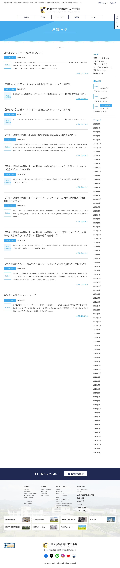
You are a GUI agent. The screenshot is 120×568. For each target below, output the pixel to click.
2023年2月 (97, 223)
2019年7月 (97, 385)
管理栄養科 (44, 491)
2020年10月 (97, 326)
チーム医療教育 (28, 501)
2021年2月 (97, 310)
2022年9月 (97, 243)
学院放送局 (59, 491)
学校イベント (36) (100, 64)
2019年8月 (97, 381)
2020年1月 (97, 361)
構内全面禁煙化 (29, 497)
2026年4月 (97, 128)
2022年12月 (97, 231)
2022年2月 (97, 270)
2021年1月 (97, 314)
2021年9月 (97, 290)
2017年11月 (97, 440)
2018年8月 (97, 413)
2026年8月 (97, 124)
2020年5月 (97, 345)
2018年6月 (97, 420)
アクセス (93, 17)
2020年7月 (97, 337)
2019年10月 (97, 373)
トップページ (59, 47)
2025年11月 (97, 148)
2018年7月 (97, 417)
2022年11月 (97, 235)
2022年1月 (97, 274)
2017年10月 (97, 444)
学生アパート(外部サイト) (62, 499)
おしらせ (10, 139)
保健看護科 (44, 493)
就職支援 (77, 17)
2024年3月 (97, 187)
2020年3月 (97, 353)
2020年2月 (97, 357)
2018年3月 (97, 424)
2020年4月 (97, 349)
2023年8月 (97, 203)
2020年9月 (97, 330)
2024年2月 (97, 191)
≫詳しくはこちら (82, 73)
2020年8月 (97, 333)
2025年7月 (97, 156)
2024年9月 (97, 175)
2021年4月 (97, 306)
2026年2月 (97, 136)
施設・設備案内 (28, 503)
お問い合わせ (77, 474)
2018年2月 (97, 428)
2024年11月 (97, 167)
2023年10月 (97, 199)
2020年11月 (97, 322)
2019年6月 (97, 389)
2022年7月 (97, 250)
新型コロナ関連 (10, 89)
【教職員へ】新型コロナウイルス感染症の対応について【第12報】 (38, 109)
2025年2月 (97, 163)
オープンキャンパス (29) (102, 67)
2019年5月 (97, 393)
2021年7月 (97, 298)
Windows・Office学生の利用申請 (64, 503)
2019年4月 (97, 397)
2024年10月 (97, 171)
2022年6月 (97, 254)
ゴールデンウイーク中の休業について (23, 52)
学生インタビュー (60, 493)
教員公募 (113, 3)
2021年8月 (97, 294)
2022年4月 (97, 262)
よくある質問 (82, 511)
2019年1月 (97, 405)
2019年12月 (97, 365)
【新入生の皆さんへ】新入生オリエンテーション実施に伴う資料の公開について (45, 264)
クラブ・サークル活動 (61, 495)
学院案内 (26, 489)
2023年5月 (97, 211)
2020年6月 (97, 341)
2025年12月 (97, 144)
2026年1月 (97, 140)
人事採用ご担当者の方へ (86, 495)
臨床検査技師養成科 (46, 489)
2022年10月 (97, 239)
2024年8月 (97, 179)
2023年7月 (97, 207)
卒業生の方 (102, 3)
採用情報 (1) (98, 73)
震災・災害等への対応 (30, 493)
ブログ (79, 504)
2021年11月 (97, 282)
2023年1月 (97, 227)
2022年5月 (97, 258)
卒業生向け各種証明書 (82, 489)
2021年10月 (97, 286)
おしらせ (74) (98, 61)
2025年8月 (97, 151)
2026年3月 (97, 132)
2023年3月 (97, 219)
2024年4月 (97, 183)
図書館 (57, 497)
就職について (59, 501)
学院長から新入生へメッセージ (20, 295)
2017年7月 (97, 452)
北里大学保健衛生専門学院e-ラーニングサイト (62, 506)
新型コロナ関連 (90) (101, 58)
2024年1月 (97, 195)
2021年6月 (97, 302)
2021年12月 (97, 278)
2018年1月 (97, 432)
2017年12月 (97, 436)
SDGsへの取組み (29, 495)
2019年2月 (97, 401)
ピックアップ (9, 57)
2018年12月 (97, 409)
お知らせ (80, 501)
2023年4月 (97, 215)
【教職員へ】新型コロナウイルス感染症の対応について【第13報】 (38, 84)
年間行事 (58, 489)
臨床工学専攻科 (45, 495)
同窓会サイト (80, 491)
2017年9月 (97, 448)
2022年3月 (97, 266)
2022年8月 (97, 246)
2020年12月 (97, 318)
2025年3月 (97, 159)
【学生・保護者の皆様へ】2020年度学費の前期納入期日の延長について (40, 135)
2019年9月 (97, 377)
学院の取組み (27, 491)
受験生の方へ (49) (100, 70)
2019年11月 (97, 369)
